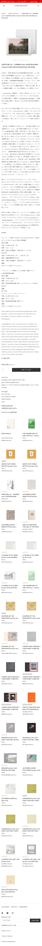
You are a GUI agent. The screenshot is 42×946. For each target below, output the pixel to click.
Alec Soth (6, 358)
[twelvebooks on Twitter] (2, 913)
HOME (3, 14)
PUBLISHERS (23, 907)
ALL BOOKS (5, 907)
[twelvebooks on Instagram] (12, 913)
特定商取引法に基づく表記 (9, 926)
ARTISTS (14, 907)
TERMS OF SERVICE (7, 936)
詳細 (3, 263)
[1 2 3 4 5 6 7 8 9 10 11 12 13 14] (21, 42)
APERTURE (13, 412)
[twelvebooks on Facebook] (7, 913)
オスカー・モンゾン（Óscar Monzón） (16, 225)
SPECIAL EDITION (13, 14)
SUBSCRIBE (35, 921)
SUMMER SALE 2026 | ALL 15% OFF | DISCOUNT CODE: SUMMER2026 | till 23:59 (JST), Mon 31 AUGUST (19, 2)
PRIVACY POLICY (6, 931)
